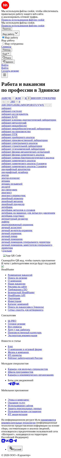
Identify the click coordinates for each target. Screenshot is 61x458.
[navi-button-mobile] (4, 75)
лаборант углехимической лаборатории (23, 149)
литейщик (7, 207)
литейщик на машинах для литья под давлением (28, 213)
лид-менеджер (9, 189)
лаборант (6, 108)
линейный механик (12, 201)
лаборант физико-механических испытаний (25, 151)
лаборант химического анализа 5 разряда (24, 166)
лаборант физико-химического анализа (22, 154)
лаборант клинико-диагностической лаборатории (28, 119)
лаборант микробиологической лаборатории (26, 128)
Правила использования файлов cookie (22, 25)
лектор (5, 175)
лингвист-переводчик (13, 195)
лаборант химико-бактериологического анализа (27, 157)
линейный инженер (12, 198)
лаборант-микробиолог (14, 125)
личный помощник (12, 239)
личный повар (9, 236)
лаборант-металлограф (13, 122)
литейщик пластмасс (12, 215)
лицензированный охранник (17, 224)
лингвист (6, 192)
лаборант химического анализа (18, 160)
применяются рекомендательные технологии (28, 421)
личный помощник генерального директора (25, 242)
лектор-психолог (10, 178)
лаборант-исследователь (14, 114)
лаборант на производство (16, 131)
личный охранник (11, 233)
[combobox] (15, 448)
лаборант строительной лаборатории (21, 146)
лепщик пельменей (11, 183)
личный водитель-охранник (16, 230)
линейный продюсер (12, 204)
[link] (6, 58)
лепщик (5, 181)
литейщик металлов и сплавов (18, 210)
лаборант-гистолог (11, 111)
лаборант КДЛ (9, 117)
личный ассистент (11, 227)
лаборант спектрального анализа (19, 143)
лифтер (5, 221)
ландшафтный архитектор (15, 169)
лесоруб (5, 186)
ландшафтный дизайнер (14, 172)
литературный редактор (14, 218)
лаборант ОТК (9, 134)
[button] (4, 65)
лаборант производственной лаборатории (24, 140)
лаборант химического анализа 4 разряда (24, 163)
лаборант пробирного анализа (18, 137)
